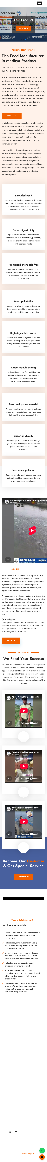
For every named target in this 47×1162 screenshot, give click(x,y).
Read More (23, 28)
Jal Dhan (5, 1075)
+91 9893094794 (18, 1125)
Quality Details (8, 1083)
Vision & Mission (8, 1071)
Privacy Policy (7, 1096)
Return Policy (7, 1092)
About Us (11, 640)
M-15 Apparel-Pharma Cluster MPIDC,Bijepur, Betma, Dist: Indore (24, 1115)
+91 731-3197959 (32, 1125)
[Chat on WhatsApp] (42, 1150)
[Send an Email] (42, 1157)
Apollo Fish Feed (9, 1079)
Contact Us (23, 877)
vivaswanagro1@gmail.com (21, 1121)
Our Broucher (7, 1100)
